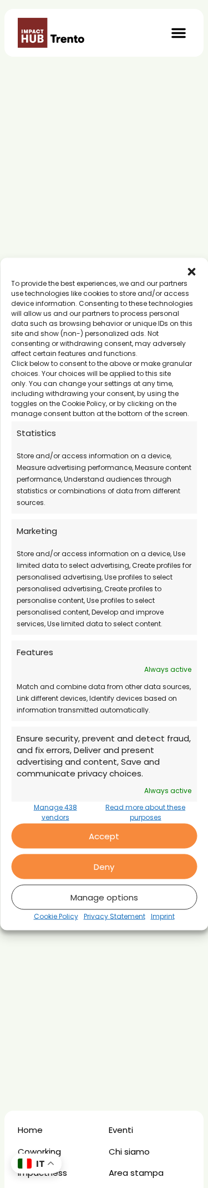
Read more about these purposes (145, 812)
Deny (104, 866)
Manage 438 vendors (55, 812)
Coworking (39, 1151)
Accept (104, 836)
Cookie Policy (56, 916)
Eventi (121, 1130)
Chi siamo (129, 1151)
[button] (191, 272)
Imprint (163, 916)
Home (30, 1130)
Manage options (104, 897)
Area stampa (136, 1173)
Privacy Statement (114, 916)
